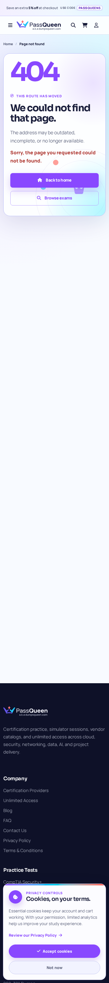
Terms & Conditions (23, 850)
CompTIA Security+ (22, 882)
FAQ (7, 820)
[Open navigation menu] (10, 25)
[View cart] (85, 25)
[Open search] (73, 25)
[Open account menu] (96, 25)
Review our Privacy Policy (33, 935)
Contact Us (15, 830)
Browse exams (58, 198)
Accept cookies (57, 951)
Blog (7, 810)
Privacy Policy (17, 840)
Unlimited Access (20, 800)
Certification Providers (26, 790)
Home (8, 44)
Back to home (58, 180)
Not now (54, 967)
